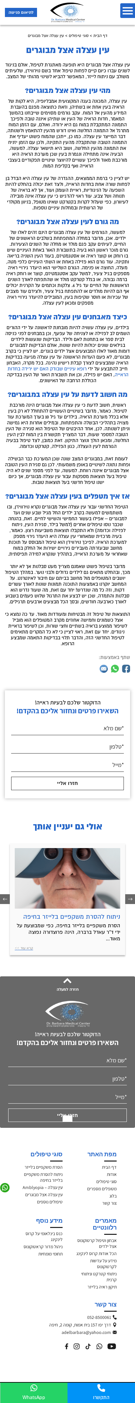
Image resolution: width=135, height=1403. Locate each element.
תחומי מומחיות (50, 1254)
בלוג (113, 1196)
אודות (112, 1174)
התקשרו (101, 1397)
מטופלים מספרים (102, 1189)
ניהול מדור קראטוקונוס (43, 1247)
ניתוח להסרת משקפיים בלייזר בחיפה (71, 917)
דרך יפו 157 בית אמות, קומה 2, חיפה (91, 1325)
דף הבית (100, 35)
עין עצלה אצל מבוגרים (44, 1195)
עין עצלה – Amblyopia (43, 1187)
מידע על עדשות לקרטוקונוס (103, 1264)
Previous (130, 899)
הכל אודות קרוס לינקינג (96, 1253)
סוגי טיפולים (78, 35)
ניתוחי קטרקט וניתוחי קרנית (99, 1277)
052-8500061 (99, 1317)
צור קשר (109, 1203)
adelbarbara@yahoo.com (91, 1332)
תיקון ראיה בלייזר (102, 1287)
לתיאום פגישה (21, 12)
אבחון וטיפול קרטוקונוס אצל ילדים (97, 1243)
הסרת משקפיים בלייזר (44, 1167)
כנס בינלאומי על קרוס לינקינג (44, 1236)
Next (5, 899)
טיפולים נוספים (50, 1202)
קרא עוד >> (24, 948)
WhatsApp (34, 1397)
